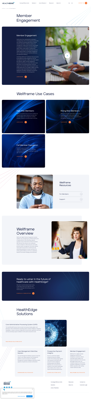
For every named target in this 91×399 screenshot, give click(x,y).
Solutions (33, 3)
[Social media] (4, 387)
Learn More (20, 76)
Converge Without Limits (24, 3)
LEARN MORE (20, 122)
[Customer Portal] (72, 3)
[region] (17, 393)
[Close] (32, 389)
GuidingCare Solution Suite (25, 372)
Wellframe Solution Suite (77, 372)
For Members (64, 194)
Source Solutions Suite (54, 372)
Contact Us (82, 382)
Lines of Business (42, 3)
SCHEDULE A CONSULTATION (24, 293)
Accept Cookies (29, 396)
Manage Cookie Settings (21, 396)
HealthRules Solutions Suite (14, 341)
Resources (51, 3)
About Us (58, 3)
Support (62, 199)
